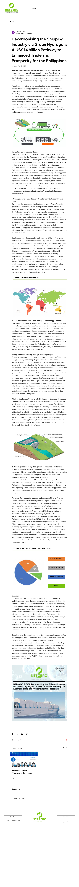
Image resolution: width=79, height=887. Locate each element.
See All (65, 748)
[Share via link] (27, 734)
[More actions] (66, 32)
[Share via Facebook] (12, 734)
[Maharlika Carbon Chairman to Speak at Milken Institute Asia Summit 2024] (24, 759)
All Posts (12, 21)
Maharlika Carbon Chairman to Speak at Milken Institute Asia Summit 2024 (21, 772)
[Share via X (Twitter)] (17, 734)
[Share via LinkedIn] (22, 734)
